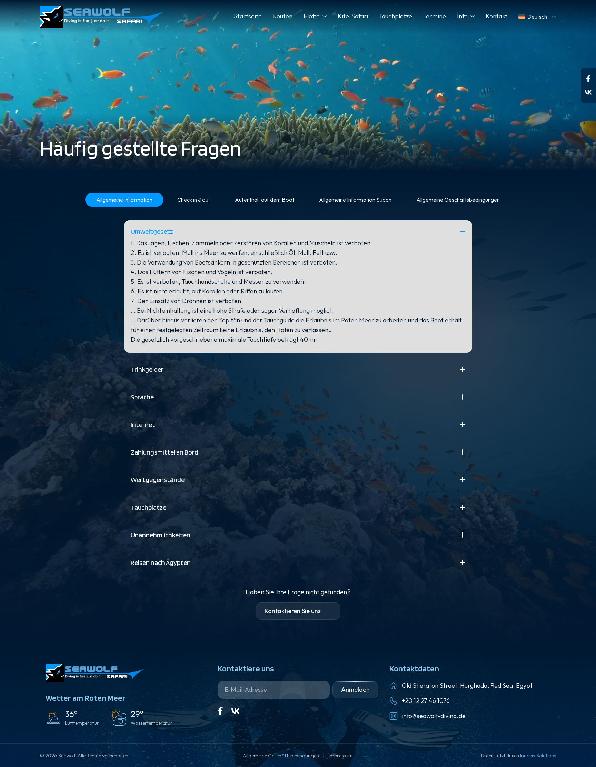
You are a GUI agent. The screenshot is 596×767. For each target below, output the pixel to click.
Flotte (312, 16)
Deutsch (537, 16)
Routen (282, 16)
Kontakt (496, 16)
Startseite (248, 16)
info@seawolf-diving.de (434, 716)
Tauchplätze (395, 16)
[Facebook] (588, 78)
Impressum (341, 756)
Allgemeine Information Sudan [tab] (355, 199)
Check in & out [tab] (193, 199)
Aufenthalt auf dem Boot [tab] (264, 199)
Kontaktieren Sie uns (293, 611)
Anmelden (355, 690)
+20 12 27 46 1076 (426, 701)
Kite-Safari (353, 16)
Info (462, 16)
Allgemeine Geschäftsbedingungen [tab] (458, 199)
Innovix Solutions (538, 756)
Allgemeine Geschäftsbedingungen (281, 756)
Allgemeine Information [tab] (124, 199)
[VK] (235, 711)
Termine (434, 16)
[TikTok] (588, 92)
